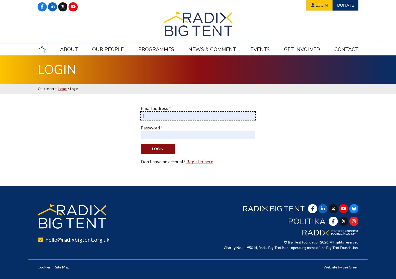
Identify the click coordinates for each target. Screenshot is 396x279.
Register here (199, 161)
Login (321, 5)
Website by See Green (341, 267)
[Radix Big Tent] (72, 216)
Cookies (44, 267)
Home (62, 89)
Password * (151, 127)
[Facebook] (42, 6)
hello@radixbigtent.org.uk (77, 239)
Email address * (156, 108)
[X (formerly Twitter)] (62, 6)
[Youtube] (73, 6)
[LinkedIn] (52, 6)
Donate (345, 5)
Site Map (62, 267)
